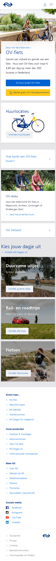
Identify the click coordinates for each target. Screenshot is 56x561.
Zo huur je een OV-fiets (28, 83)
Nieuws (13, 483)
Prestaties (15, 488)
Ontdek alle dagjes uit (16, 252)
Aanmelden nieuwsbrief (22, 493)
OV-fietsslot (13, 230)
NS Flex (13, 400)
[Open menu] (51, 4)
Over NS (14, 468)
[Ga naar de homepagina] (46, 535)
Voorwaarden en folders (22, 555)
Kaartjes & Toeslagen (20, 434)
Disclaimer (15, 535)
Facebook (17, 507)
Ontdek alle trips (17, 331)
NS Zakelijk (15, 409)
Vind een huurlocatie (19, 134)
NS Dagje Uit (16, 449)
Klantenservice (17, 414)
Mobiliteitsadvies (18, 478)
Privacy (13, 540)
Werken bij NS (17, 473)
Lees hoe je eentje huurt (22, 214)
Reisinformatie (17, 404)
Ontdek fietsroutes (18, 373)
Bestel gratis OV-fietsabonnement (31, 92)
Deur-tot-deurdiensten (18, 47)
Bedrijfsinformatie (19, 550)
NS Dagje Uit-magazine (22, 419)
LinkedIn (16, 522)
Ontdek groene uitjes (19, 289)
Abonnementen (18, 439)
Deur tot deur (17, 444)
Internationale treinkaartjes (24, 453)
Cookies (14, 545)
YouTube (16, 517)
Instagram (17, 512)
